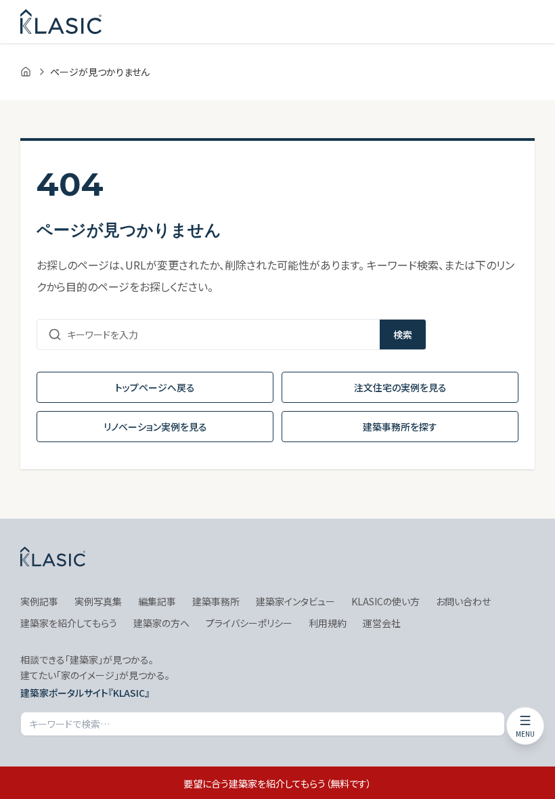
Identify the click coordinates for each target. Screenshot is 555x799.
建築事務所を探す (400, 426)
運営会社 (382, 623)
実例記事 (39, 601)
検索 (402, 334)
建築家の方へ (161, 623)
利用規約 (328, 623)
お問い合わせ (463, 601)
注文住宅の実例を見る (400, 387)
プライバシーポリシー (249, 623)
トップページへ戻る (155, 387)
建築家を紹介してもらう (68, 623)
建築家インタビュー (295, 601)
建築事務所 (216, 601)
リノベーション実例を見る (155, 426)
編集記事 (157, 601)
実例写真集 (98, 601)
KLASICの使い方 (385, 601)
